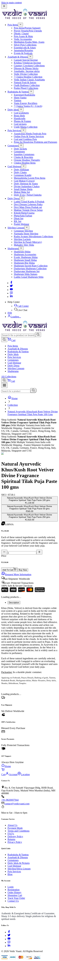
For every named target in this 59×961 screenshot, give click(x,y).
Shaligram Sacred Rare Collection (31, 265)
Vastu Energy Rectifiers (25, 103)
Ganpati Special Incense (26, 60)
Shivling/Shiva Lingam (19, 868)
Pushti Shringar (21, 224)
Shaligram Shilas (22, 251)
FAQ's (11, 833)
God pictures (20, 124)
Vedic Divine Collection (26, 74)
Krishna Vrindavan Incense (27, 62)
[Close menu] (4, 6)
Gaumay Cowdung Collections (29, 65)
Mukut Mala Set (22, 192)
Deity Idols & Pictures (19, 863)
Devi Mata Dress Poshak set (28, 207)
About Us (12, 825)
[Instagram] (11, 293)
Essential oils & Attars (25, 47)
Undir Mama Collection (25, 127)
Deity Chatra (20, 172)
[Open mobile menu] (4, 385)
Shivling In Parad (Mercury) (28, 242)
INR (10, 313)
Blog (10, 874)
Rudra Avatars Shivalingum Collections (33, 236)
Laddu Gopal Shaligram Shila (28, 277)
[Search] (38, 334)
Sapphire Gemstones (24, 154)
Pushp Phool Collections (26, 88)
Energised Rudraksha (24, 94)
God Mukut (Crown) (24, 180)
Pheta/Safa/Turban (23, 215)
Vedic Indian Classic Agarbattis (29, 79)
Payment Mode (15, 828)
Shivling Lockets (22, 239)
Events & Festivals (23, 53)
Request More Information (18, 574)
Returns (11, 839)
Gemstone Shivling (23, 231)
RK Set (17, 221)
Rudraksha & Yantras (18, 91)
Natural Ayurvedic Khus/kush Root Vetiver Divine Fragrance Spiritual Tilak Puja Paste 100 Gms (33, 413)
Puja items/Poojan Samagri (27, 28)
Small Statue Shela (23, 189)
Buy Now (23, 570)
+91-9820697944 (10, 800)
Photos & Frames (22, 121)
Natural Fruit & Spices (25, 82)
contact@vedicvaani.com (16, 803)
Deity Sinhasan (21, 169)
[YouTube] (9, 939)
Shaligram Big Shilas (24, 263)
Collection (13, 405)
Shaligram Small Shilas (25, 260)
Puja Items (13, 24)
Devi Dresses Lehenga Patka (28, 204)
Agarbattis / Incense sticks (27, 71)
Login (11, 886)
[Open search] (4, 339)
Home (14, 398)
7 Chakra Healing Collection (28, 77)
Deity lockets (20, 148)
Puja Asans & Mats (23, 36)
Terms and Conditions (18, 831)
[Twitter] (11, 286)
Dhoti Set (18, 218)
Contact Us (13, 901)
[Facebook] (11, 283)
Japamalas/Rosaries (23, 50)
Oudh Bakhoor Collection (27, 85)
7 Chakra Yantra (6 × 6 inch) (28, 106)
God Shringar (14, 166)
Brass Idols (19, 115)
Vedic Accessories (23, 39)
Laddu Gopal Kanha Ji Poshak (29, 201)
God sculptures (21, 112)
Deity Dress (13, 198)
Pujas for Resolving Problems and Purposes (35, 142)
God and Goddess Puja (25, 139)
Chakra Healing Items (25, 162)
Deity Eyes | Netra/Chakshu (28, 195)
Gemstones (13, 145)
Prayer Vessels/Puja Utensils (28, 30)
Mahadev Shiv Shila (24, 245)
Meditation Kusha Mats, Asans (29, 42)
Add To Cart (8, 570)
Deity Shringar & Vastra (26, 183)
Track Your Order (16, 898)
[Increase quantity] (39, 552)
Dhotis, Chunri (21, 33)
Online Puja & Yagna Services (29, 136)
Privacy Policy (15, 842)
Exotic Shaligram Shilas (26, 257)
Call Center (23, 306)
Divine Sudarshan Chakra (26, 186)
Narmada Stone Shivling (26, 233)
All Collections (8, 376)
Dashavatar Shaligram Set (26, 271)
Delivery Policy (15, 836)
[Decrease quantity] (4, 552)
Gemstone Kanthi (22, 175)
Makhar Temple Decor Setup (28, 210)
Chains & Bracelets (23, 157)
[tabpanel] (29, 646)
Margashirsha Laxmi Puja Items (29, 178)
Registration (14, 889)
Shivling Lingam (16, 227)
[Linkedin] (11, 296)
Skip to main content (11, 2)
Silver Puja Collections (25, 44)
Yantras (17, 100)
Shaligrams (13, 248)
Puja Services (14, 130)
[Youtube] (11, 289)
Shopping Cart (15, 895)
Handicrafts (19, 118)
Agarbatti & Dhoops (18, 56)
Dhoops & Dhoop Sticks (26, 68)
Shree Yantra (20, 97)
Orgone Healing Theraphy (27, 160)
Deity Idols (13, 109)
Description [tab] (14, 602)
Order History (14, 892)
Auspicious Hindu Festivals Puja (30, 133)
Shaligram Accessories (25, 254)
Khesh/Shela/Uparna (24, 213)
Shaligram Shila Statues (25, 274)
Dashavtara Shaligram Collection (30, 268)
